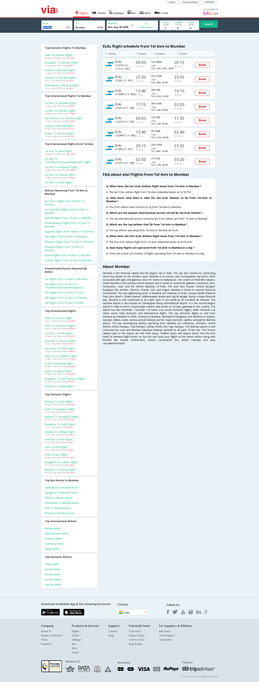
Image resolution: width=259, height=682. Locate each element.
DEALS (172, 2)
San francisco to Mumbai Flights (64, 118)
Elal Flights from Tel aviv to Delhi (64, 302)
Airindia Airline (53, 528)
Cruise (75, 652)
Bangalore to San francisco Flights (65, 378)
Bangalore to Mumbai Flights (62, 62)
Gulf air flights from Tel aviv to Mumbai (68, 260)
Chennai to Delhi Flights (58, 439)
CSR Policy (135, 631)
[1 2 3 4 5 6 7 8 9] (166, 28)
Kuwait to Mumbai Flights (60, 133)
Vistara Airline (52, 574)
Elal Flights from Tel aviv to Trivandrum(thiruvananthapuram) (64, 285)
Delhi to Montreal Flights (59, 363)
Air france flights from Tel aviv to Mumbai (65, 202)
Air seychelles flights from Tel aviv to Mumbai (67, 211)
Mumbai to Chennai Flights (60, 469)
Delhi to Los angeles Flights (61, 356)
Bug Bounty (135, 644)
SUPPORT (209, 2)
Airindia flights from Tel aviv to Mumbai (68, 218)
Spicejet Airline (53, 584)
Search (209, 24)
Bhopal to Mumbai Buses (60, 513)
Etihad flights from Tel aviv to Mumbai (67, 255)
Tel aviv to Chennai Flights (60, 174)
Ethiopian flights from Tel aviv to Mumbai (64, 248)
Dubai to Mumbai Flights (59, 125)
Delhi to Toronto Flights (59, 318)
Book (202, 64)
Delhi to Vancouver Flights (60, 325)
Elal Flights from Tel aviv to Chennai (66, 297)
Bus (74, 644)
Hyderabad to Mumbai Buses (62, 487)
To (77, 23)
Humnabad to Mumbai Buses (62, 503)
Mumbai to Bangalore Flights (62, 416)
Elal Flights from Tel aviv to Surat (64, 292)
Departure (112, 23)
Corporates (165, 639)
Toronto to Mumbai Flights (60, 103)
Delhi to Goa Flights (56, 454)
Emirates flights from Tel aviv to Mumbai (69, 241)
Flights (75, 631)
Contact (112, 631)
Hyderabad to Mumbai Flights (62, 85)
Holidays (76, 639)
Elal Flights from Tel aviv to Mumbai (66, 279)
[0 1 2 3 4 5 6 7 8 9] (179, 28)
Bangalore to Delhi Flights (60, 424)
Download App (190, 2)
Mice (74, 648)
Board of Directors (52, 635)
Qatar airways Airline (56, 533)
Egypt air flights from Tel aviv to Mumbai (69, 231)
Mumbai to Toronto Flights (60, 340)
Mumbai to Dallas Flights (59, 386)
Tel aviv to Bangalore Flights (61, 167)
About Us (46, 631)
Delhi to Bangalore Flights (60, 409)
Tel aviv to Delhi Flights (58, 151)
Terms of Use (136, 639)
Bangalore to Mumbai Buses (61, 492)
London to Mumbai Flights (60, 110)
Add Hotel (164, 631)
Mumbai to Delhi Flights (59, 401)
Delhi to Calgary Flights (58, 371)
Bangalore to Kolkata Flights (61, 462)
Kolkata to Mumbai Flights (60, 70)
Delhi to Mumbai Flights (59, 55)
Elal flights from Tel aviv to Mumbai (66, 236)
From (45, 23)
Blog (111, 635)
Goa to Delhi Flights (56, 447)
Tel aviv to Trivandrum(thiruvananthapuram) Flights (68, 160)
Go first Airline (53, 579)
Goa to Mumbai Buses (58, 508)
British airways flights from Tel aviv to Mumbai (67, 224)
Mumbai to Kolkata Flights (60, 432)
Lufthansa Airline (54, 543)
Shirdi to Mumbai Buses (59, 497)
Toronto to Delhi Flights (59, 333)
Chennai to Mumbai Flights (60, 77)
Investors (46, 644)
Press (44, 639)
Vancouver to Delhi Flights (60, 348)
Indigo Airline (52, 548)
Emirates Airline (53, 538)
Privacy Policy (136, 635)
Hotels (75, 635)
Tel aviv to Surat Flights (58, 182)
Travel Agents (167, 635)
